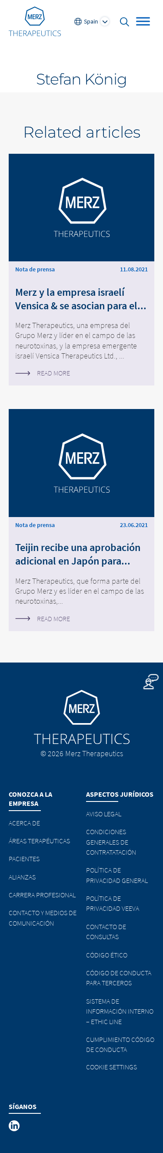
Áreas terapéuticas (39, 840)
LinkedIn (15, 1126)
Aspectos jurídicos (119, 794)
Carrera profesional (42, 894)
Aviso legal (103, 813)
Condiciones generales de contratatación (111, 841)
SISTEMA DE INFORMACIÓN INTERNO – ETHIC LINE (119, 1011)
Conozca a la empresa (30, 799)
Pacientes (24, 858)
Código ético (106, 954)
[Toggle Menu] (143, 21)
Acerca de (24, 822)
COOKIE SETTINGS (111, 1066)
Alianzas (22, 876)
